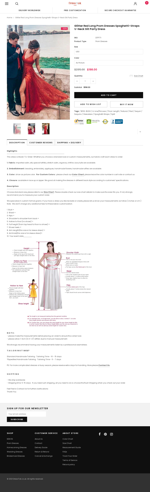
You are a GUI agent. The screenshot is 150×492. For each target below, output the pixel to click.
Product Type (80, 41)
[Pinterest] (105, 434)
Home (9, 17)
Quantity (78, 76)
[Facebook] (100, 434)
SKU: (76, 37)
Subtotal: (78, 87)
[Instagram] (111, 434)
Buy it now (126, 104)
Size (76, 47)
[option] (29, 10)
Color (76, 58)
